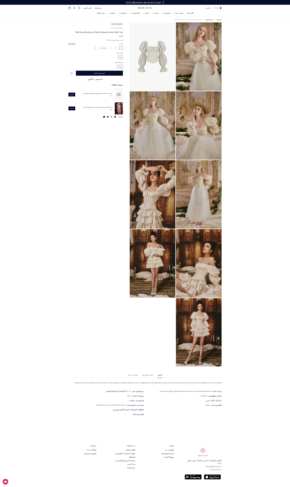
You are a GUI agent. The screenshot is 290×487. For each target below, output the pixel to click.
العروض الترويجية (90, 453)
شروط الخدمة (169, 457)
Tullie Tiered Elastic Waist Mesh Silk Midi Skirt (97, 107)
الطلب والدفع (130, 450)
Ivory (120, 57)
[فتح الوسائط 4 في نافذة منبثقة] (134, 95)
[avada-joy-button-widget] (5, 481)
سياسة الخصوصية (167, 453)
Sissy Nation (117, 28)
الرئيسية (219, 20)
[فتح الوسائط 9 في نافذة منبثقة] (180, 302)
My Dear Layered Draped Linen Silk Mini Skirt (97, 93)
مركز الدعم (131, 464)
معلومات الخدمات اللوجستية (125, 453)
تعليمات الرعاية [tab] (133, 375)
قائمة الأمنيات (87, 8)
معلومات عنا (169, 450)
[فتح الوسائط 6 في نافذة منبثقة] (134, 164)
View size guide (138, 414)
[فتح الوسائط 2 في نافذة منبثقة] (180, 95)
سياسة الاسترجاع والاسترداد (125, 460)
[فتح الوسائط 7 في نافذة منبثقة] (180, 233)
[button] (79, 8)
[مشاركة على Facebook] (115, 117)
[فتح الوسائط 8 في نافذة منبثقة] (134, 233)
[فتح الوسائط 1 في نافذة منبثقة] (134, 26)
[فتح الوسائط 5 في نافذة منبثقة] (180, 164)
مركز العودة (131, 468)
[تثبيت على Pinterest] (108, 117)
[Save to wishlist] (71, 73)
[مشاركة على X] (111, 117)
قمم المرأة (209, 20)
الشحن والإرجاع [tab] (148, 375)
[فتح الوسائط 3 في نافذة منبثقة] (180, 26)
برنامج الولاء (98, 8)
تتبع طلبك (132, 457)
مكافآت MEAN (91, 450)
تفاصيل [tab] (159, 375)
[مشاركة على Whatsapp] (104, 117)
